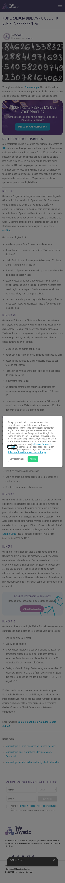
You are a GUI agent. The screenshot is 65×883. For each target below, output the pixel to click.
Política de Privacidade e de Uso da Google (27, 452)
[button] (17, 459)
